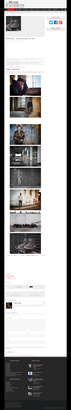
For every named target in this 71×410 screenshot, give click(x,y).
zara (6, 391)
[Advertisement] (25, 50)
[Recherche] (62, 9)
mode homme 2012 (9, 388)
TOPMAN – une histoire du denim (15, 295)
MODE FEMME (18, 9)
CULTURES (37, 9)
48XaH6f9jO (8, 364)
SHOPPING (49, 9)
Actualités (18, 13)
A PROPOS (56, 11)
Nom (7, 333)
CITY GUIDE (43, 9)
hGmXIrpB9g (8, 365)
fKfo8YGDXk (8, 366)
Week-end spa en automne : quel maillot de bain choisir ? (25, 11)
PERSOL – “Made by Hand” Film (35, 295)
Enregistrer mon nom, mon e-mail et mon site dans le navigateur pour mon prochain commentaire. (25, 348)
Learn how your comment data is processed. (26, 355)
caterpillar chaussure (10, 275)
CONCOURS (55, 9)
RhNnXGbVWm (8, 371)
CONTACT (60, 11)
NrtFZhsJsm (8, 369)
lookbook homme (9, 384)
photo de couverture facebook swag (12, 387)
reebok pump (8, 386)
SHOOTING (31, 9)
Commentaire (9, 318)
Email (27, 333)
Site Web (8, 339)
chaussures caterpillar (10, 276)
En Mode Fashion (9, 40)
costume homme (9, 389)
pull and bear (8, 382)
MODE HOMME (10, 9)
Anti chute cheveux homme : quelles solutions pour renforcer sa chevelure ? (38, 365)
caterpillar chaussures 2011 (11, 278)
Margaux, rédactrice (37, 368)
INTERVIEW (25, 9)
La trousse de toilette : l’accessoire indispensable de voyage (38, 387)
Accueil (7, 13)
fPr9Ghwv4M (8, 370)
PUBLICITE (64, 11)
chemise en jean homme (10, 390)
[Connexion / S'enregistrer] (65, 9)
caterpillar (8, 282)
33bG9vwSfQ (8, 363)
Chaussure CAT (9, 277)
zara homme (8, 385)
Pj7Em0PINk (8, 368)
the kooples (8, 383)
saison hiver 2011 (30, 71)
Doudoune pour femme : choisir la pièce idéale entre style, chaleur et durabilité (38, 380)
